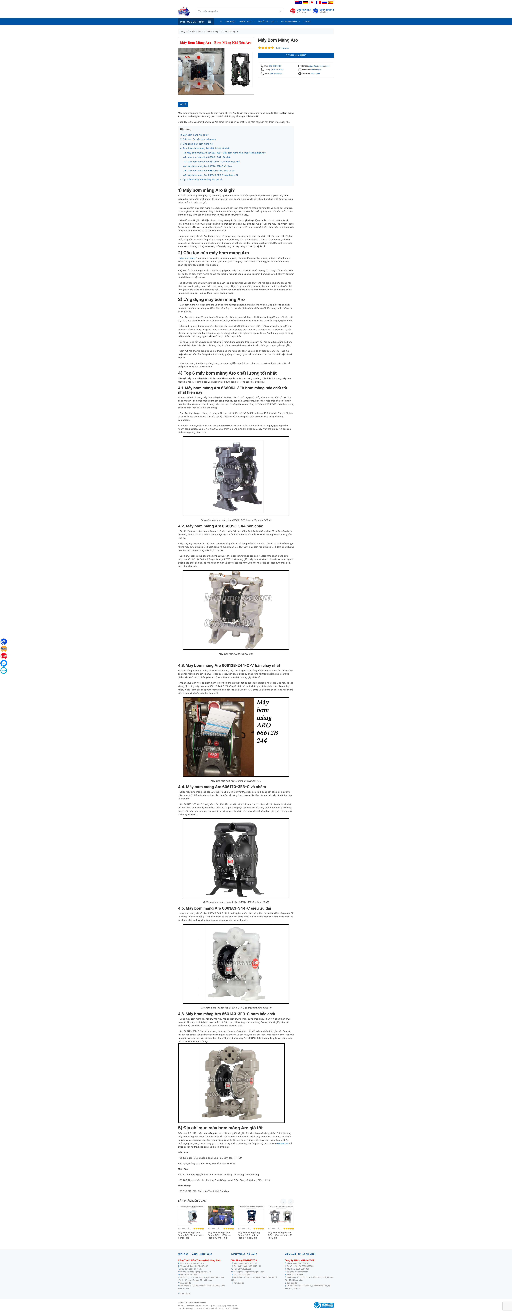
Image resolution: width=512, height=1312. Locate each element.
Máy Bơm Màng (185, 1229)
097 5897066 (275, 66)
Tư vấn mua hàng (296, 55)
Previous (283, 1202)
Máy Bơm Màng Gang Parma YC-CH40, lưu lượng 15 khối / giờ (249, 1235)
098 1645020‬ (276, 73)
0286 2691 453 (302, 1269)
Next (291, 1202)
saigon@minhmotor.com (318, 66)
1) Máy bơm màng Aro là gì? (194, 134)
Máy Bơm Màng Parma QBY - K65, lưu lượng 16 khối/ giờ (280, 1235)
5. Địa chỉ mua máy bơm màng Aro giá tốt (201, 179)
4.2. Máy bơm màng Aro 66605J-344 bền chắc (207, 157)
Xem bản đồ (185, 1283)
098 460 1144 (197, 1263)
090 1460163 (277, 69)
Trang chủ (184, 31)
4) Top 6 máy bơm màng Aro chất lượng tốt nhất (205, 148)
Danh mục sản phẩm (192, 21)
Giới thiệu (230, 22)
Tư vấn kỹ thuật (266, 22)
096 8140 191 (255, 1266)
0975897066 (308, 1266)
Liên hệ (307, 22)
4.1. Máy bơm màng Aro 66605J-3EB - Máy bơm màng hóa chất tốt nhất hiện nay (224, 152)
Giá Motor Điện (289, 22)
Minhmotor (316, 69)
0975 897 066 (201, 1266)
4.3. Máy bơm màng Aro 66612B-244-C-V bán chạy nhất (211, 161)
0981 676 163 (304, 1263)
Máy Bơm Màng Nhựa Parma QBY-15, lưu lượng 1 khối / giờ (190, 1235)
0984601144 (326, 9)
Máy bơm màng (187, 258)
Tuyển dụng (245, 22)
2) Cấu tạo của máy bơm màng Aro (198, 139)
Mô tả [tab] (183, 104)
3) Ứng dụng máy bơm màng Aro (197, 143)
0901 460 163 (251, 1263)
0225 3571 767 (195, 1269)
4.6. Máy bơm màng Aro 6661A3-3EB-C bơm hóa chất (210, 175)
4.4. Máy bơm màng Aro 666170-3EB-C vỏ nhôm (208, 166)
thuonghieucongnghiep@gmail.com (195, 1272)
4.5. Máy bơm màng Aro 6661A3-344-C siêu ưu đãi (209, 170)
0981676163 (304, 9)
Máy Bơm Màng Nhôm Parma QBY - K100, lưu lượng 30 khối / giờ (219, 1235)
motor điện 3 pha (198, 1283)
